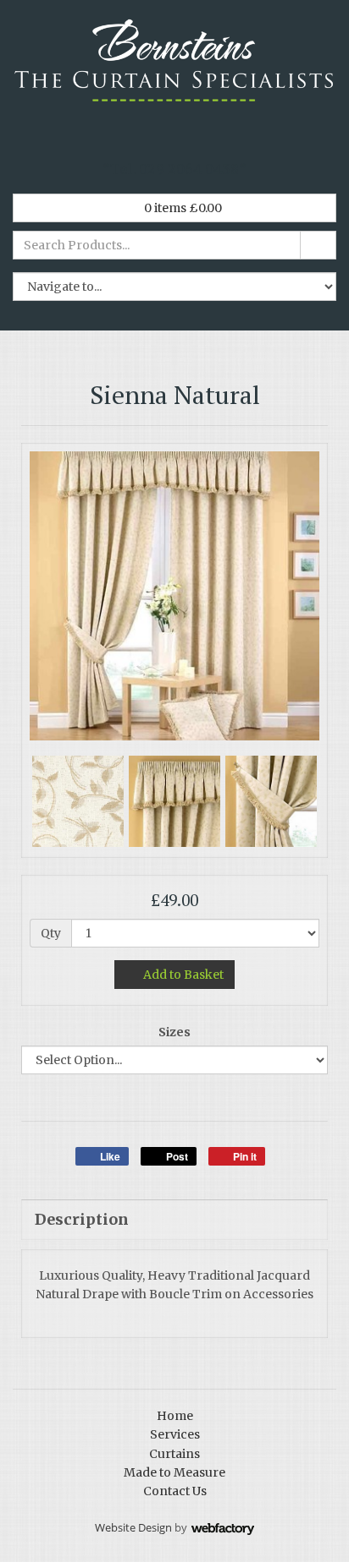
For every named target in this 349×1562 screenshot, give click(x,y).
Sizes (174, 1032)
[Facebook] (133, 139)
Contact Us (175, 1491)
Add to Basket (182, 974)
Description (82, 1219)
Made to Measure (174, 1472)
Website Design (133, 1527)
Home (175, 1415)
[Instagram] (189, 139)
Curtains (174, 1453)
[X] (161, 139)
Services (175, 1434)
